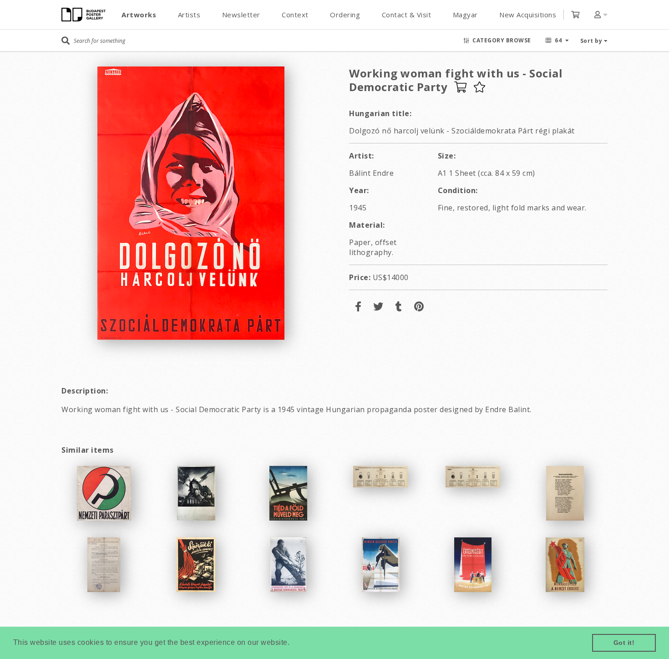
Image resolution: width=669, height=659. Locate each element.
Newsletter (241, 14)
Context (295, 14)
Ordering (345, 14)
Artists (189, 14)
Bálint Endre (371, 173)
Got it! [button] (624, 642)
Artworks (139, 14)
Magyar (465, 14)
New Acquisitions (527, 14)
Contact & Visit (406, 14)
